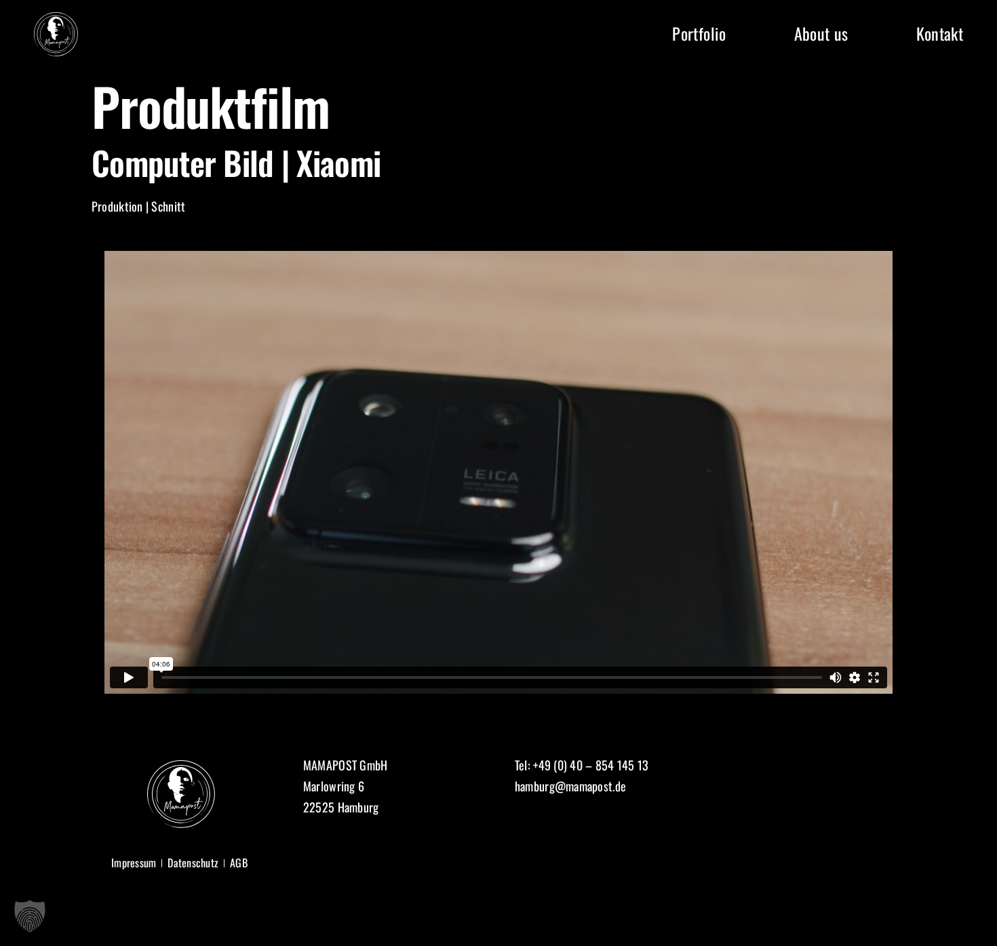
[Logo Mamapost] (56, 18)
